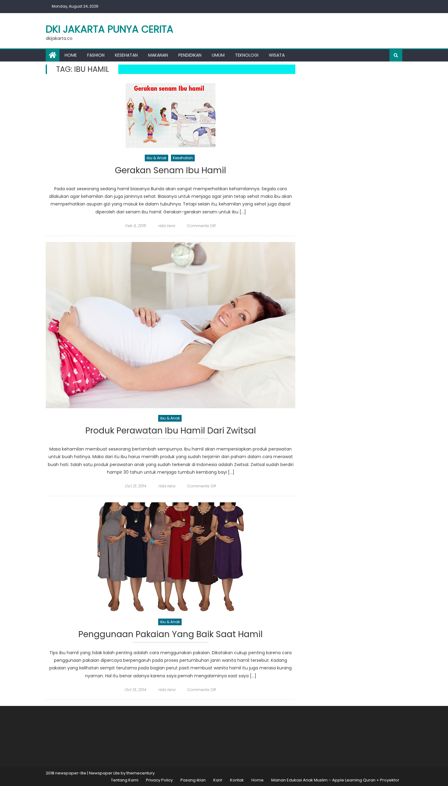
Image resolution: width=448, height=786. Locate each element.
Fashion (96, 55)
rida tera (166, 226)
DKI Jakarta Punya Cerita (109, 29)
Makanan (158, 55)
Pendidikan (189, 55)
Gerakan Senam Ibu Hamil (170, 170)
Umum (218, 55)
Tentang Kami (124, 780)
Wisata (277, 55)
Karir (217, 780)
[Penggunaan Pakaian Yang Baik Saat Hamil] (170, 557)
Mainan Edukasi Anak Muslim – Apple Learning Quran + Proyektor (335, 780)
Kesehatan (126, 55)
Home (71, 55)
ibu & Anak (156, 157)
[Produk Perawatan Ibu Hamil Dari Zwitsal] (170, 325)
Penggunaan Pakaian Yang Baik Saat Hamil (170, 634)
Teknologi (246, 55)
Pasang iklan (193, 780)
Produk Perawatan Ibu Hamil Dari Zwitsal (170, 431)
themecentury (140, 773)
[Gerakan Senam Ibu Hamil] (170, 115)
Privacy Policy (159, 780)
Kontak (237, 780)
